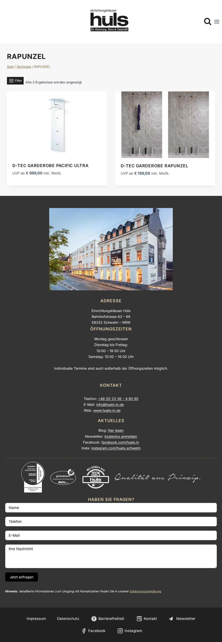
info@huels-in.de (110, 404)
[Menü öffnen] (217, 22)
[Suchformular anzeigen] (208, 22)
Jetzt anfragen (21, 577)
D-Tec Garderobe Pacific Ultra (50, 165)
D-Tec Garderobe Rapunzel (154, 165)
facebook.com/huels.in (120, 442)
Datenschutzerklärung (145, 591)
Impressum (36, 618)
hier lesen (116, 430)
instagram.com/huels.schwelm (116, 448)
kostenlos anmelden (120, 436)
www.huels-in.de (107, 410)
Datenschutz (68, 618)
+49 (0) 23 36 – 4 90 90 (118, 399)
